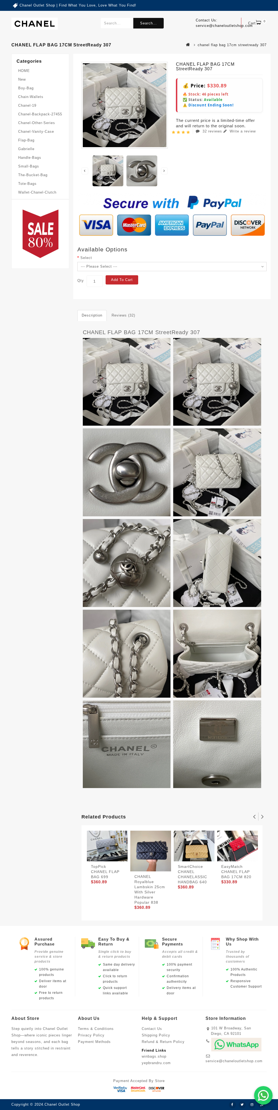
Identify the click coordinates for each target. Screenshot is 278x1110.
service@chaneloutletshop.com (234, 1061)
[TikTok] (261, 1104)
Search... (148, 23)
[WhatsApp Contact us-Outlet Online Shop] (263, 1095)
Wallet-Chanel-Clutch (37, 192)
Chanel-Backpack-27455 (40, 114)
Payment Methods (94, 1042)
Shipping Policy (156, 1035)
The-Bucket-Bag (33, 175)
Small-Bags (28, 166)
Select (86, 258)
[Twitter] (242, 1104)
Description (92, 315)
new (22, 79)
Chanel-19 (27, 105)
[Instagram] (251, 1104)
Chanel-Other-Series (36, 123)
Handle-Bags (29, 158)
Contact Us (152, 1029)
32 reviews (212, 131)
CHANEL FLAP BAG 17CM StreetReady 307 (141, 332)
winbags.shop (154, 1056)
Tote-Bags (27, 184)
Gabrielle (26, 149)
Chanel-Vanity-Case (36, 131)
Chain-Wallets (30, 97)
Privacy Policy (91, 1035)
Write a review (242, 131)
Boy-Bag (26, 88)
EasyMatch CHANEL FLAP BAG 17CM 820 (236, 871)
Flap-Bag (26, 140)
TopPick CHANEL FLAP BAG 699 (105, 871)
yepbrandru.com (156, 1063)
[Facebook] (232, 1104)
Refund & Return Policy (163, 1042)
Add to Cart (122, 280)
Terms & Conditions (96, 1029)
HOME (24, 71)
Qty (80, 281)
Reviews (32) (123, 315)
